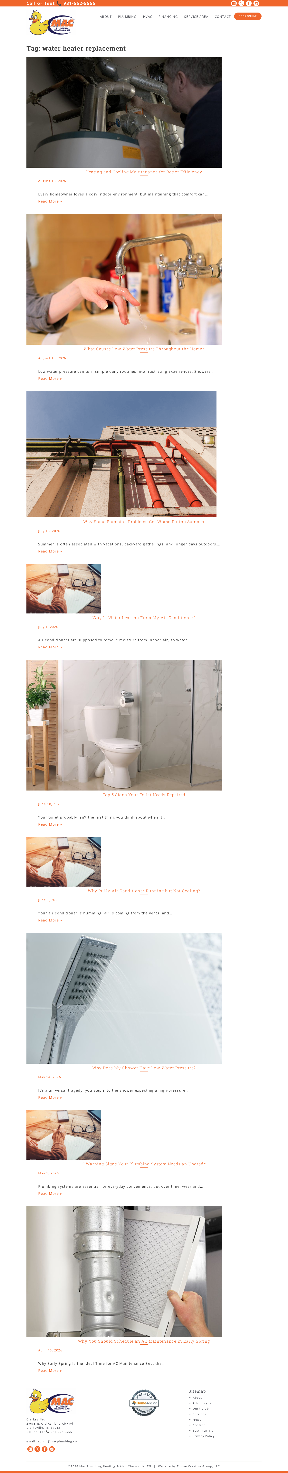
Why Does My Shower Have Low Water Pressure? (144, 1067)
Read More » (50, 201)
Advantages (202, 1403)
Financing (168, 17)
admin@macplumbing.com (59, 1441)
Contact (223, 17)
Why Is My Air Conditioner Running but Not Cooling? (144, 890)
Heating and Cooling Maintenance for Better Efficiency (144, 171)
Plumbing (127, 17)
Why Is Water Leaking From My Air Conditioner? (144, 617)
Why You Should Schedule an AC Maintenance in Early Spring (144, 1341)
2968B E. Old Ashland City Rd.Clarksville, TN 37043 (50, 1425)
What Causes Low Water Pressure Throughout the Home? (144, 348)
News (197, 1419)
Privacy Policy (204, 1436)
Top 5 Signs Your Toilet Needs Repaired (144, 794)
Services (199, 1414)
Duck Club (201, 1408)
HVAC (147, 17)
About (106, 17)
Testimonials (203, 1430)
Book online (248, 16)
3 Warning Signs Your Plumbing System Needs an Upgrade (144, 1163)
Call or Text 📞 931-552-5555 (60, 3)
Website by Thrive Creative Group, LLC (189, 1466)
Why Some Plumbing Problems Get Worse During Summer (144, 521)
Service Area (196, 17)
